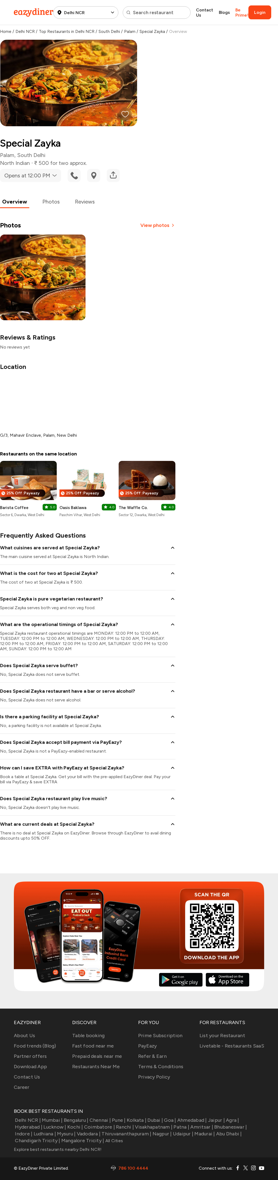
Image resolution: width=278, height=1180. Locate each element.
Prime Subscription (160, 1036)
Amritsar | (201, 1127)
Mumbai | (52, 1120)
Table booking (88, 1036)
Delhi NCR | (28, 1120)
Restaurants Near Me (96, 1067)
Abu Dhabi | (229, 1134)
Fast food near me (93, 1046)
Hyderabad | (28, 1127)
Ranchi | (125, 1127)
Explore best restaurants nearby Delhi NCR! (58, 1149)
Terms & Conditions (161, 1067)
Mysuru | (66, 1134)
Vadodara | (88, 1134)
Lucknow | (54, 1127)
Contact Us (204, 12)
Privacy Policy (154, 1077)
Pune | (119, 1120)
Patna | (181, 1127)
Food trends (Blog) (35, 1046)
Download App (30, 1067)
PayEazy (147, 1046)
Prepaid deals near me (97, 1056)
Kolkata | (136, 1120)
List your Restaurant (222, 1036)
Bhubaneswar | (230, 1127)
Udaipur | (183, 1134)
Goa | (170, 1120)
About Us (24, 1036)
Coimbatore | (99, 1127)
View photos (154, 225)
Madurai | (204, 1134)
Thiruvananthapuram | (126, 1134)
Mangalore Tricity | (82, 1141)
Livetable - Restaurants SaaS (232, 1046)
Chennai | (100, 1120)
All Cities (113, 1140)
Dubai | (155, 1120)
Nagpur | (162, 1134)
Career (22, 1087)
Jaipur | (216, 1120)
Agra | (232, 1120)
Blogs (224, 12)
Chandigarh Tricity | (37, 1141)
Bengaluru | (76, 1120)
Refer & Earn (152, 1056)
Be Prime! (241, 12)
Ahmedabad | (192, 1120)
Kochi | (75, 1127)
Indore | (23, 1134)
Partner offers (30, 1056)
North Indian (15, 163)
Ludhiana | (45, 1134)
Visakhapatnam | (153, 1127)
